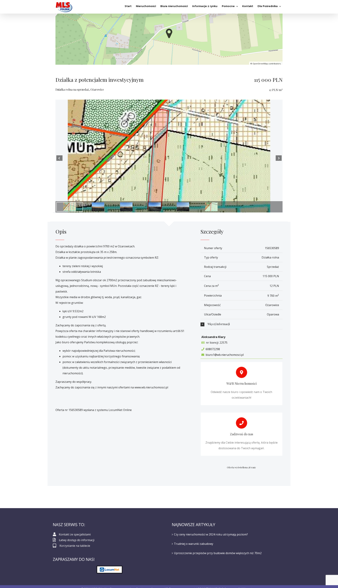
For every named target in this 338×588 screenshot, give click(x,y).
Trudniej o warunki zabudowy (193, 544)
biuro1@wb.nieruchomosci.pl (225, 355)
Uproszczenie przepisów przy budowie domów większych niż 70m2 (218, 553)
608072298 (213, 349)
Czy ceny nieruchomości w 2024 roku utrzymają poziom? (211, 534)
